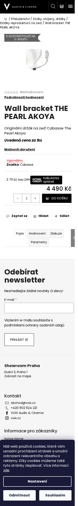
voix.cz (16, 418)
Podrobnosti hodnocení (24, 97)
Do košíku (60, 198)
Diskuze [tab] (56, 233)
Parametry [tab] (39, 242)
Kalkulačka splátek (51, 180)
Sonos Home (13, 439)
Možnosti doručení (19, 149)
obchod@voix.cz (23, 403)
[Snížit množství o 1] (18, 198)
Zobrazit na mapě (17, 376)
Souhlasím (55, 495)
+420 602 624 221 (24, 408)
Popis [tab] (20, 233)
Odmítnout (19, 495)
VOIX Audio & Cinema (27, 413)
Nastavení (37, 481)
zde (6, 470)
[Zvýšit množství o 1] (35, 198)
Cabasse (26, 164)
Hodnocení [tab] (37, 233)
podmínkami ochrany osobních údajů (34, 325)
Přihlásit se (19, 339)
